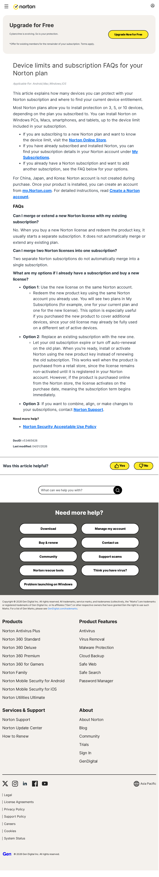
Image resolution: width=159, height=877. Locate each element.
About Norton (91, 719)
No (146, 465)
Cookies (10, 831)
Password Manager (96, 681)
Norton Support (88, 409)
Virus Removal (92, 639)
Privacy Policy (14, 809)
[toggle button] (5, 6)
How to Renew (15, 736)
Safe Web (87, 664)
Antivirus (87, 631)
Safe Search (90, 672)
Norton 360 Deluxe (19, 647)
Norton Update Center (22, 728)
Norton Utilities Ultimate (23, 697)
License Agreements (19, 802)
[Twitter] (5, 783)
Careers (9, 824)
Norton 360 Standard (21, 639)
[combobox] (79, 490)
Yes (122, 465)
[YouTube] (45, 784)
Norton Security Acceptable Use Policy (59, 426)
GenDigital (88, 761)
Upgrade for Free (31, 25)
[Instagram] (15, 784)
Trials (83, 744)
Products (12, 621)
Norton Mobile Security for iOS (29, 689)
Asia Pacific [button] (148, 783)
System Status (14, 838)
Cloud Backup (91, 656)
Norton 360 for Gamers (23, 664)
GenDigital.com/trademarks (62, 608)
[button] (24, 7)
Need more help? (79, 512)
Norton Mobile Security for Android (33, 681)
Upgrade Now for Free (128, 34)
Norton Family (14, 672)
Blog (83, 728)
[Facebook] (35, 784)
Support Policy (15, 816)
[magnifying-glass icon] (117, 490)
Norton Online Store (87, 140)
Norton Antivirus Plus (21, 631)
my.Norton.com (37, 190)
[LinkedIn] (25, 784)
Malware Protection (96, 647)
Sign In (85, 753)
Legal (8, 795)
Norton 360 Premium (21, 656)
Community (89, 736)
